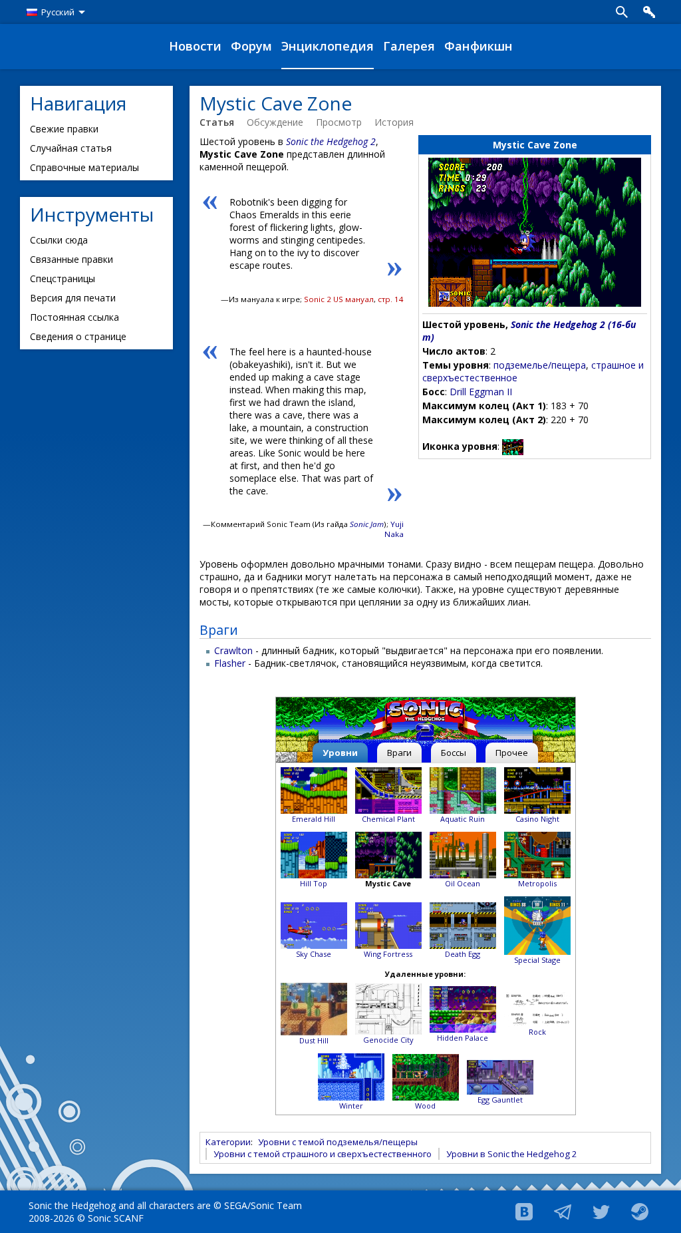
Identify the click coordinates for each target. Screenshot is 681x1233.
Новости (195, 46)
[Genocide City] (388, 1008)
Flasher (229, 663)
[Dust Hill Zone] (314, 1008)
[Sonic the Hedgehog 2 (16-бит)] (425, 721)
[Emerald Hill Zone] (314, 789)
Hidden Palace (462, 1038)
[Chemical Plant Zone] (388, 789)
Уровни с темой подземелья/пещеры (338, 1142)
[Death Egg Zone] (463, 925)
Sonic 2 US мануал (339, 299)
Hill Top (313, 883)
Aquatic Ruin (462, 819)
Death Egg (462, 954)
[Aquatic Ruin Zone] (463, 789)
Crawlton (233, 650)
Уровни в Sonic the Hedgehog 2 (511, 1154)
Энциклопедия (327, 46)
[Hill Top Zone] (314, 854)
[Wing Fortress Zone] (388, 925)
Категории (228, 1142)
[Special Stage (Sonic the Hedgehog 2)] (537, 925)
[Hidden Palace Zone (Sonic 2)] (463, 1008)
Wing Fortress (388, 954)
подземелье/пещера (539, 365)
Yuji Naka (394, 529)
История (394, 122)
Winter (351, 1106)
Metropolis (537, 883)
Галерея (409, 46)
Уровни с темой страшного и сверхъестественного (322, 1154)
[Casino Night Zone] (537, 789)
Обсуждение (275, 122)
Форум (251, 46)
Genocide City (388, 1040)
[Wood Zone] (351, 1076)
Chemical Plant (388, 819)
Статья (217, 122)
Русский (57, 12)
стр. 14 (391, 299)
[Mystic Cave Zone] (388, 854)
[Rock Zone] (537, 1008)
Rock (537, 1032)
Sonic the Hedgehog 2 (331, 141)
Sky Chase (313, 954)
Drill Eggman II (481, 391)
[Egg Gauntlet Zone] (500, 1076)
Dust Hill (314, 1040)
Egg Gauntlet (500, 1100)
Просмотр (339, 122)
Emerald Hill (313, 819)
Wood (425, 1106)
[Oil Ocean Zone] (463, 854)
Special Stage (537, 960)
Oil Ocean (462, 883)
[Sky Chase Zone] (314, 925)
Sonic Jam (367, 524)
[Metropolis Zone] (537, 854)
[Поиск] (622, 12)
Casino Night (537, 819)
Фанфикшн (478, 46)
